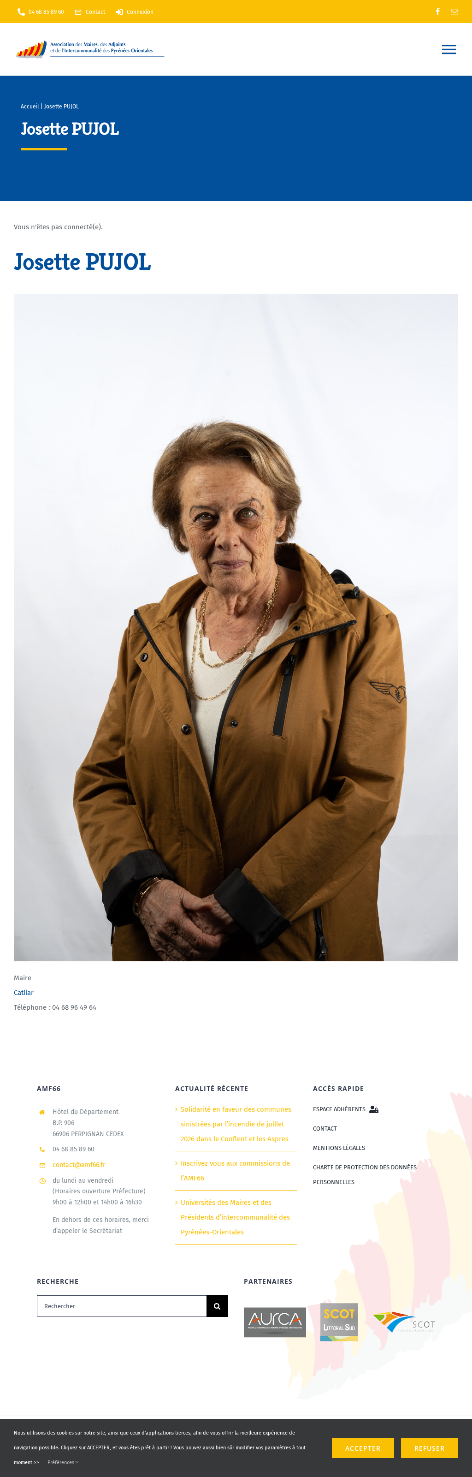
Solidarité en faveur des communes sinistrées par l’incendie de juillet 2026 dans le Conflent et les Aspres (236, 1124)
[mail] (454, 11)
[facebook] (438, 11)
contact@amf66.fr (79, 1165)
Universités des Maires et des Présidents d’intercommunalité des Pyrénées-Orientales (235, 1217)
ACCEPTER (363, 1448)
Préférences (61, 1462)
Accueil (30, 106)
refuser (429, 1448)
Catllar (24, 993)
